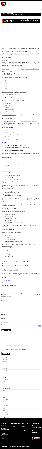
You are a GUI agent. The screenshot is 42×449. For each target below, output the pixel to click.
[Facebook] (32, 438)
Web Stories (23, 8)
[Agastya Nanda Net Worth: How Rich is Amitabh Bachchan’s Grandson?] (3, 347)
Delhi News (5, 368)
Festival (4, 375)
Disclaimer (13, 432)
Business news (6, 363)
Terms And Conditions (31, 8)
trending (4, 410)
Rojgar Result (5, 397)
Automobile (5, 359)
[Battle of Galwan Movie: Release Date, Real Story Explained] (3, 339)
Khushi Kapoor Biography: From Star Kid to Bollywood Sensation (16, 349)
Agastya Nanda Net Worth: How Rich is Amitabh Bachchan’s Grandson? (17, 345)
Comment (3, 300)
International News (6, 388)
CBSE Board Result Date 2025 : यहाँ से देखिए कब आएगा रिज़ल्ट (16, 145)
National (10, 8)
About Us (29, 11)
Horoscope (5, 386)
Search (2, 324)
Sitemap (13, 430)
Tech (4, 408)
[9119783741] (32, 430)
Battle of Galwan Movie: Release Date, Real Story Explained (15, 337)
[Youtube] (37, 438)
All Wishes (5, 357)
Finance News (5, 379)
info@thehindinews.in (36, 427)
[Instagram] (39, 438)
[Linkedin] (32, 439)
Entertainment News (7, 372)
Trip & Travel (5, 412)
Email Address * (4, 314)
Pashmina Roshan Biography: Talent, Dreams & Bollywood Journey (16, 341)
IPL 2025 (4, 390)
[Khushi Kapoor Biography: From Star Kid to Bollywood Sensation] (3, 351)
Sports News (5, 404)
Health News (5, 384)
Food (4, 381)
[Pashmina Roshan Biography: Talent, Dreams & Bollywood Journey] (3, 343)
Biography (5, 361)
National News (6, 395)
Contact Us (35, 11)
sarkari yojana (5, 399)
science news (5, 401)
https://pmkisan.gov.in (9, 161)
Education (4, 8)
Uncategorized (6, 417)
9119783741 (34, 432)
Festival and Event (6, 377)
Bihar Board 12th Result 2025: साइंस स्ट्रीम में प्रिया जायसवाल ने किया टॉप (18, 147)
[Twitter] (35, 438)
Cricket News (5, 405)
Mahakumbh (5, 392)
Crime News (5, 366)
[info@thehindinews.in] (32, 425)
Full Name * (3, 310)
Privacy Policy (23, 11)
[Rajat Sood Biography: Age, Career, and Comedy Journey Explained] (3, 335)
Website (3, 318)
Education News (6, 370)
